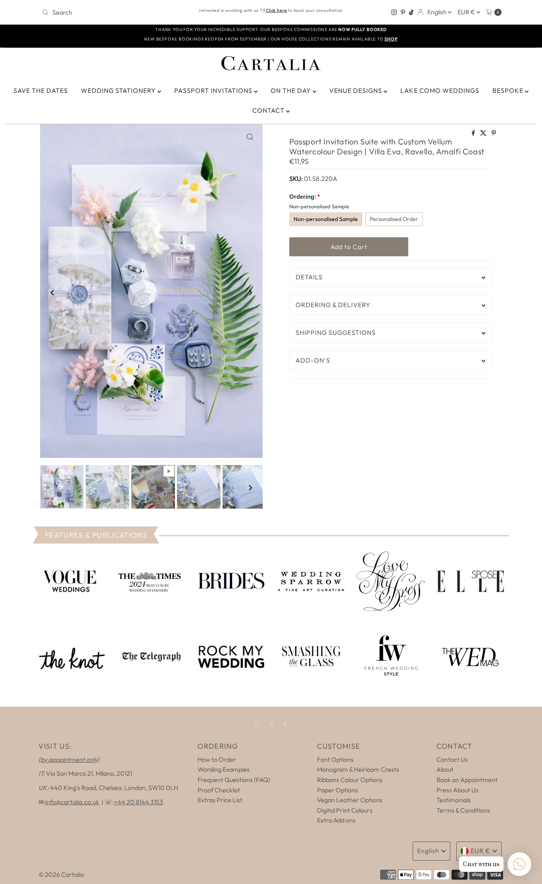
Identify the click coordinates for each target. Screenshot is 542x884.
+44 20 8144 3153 (138, 802)
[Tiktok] (411, 12)
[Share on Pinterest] (494, 133)
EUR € (467, 12)
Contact (269, 110)
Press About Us (457, 790)
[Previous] (53, 293)
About (445, 769)
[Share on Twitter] (484, 133)
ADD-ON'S (313, 360)
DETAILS (309, 277)
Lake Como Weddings (439, 90)
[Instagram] (394, 12)
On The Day (292, 90)
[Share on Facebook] (474, 133)
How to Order (217, 759)
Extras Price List (220, 800)
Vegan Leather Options (349, 800)
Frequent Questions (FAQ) (234, 780)
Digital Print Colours (345, 810)
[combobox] (113, 12)
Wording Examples (224, 769)
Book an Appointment (467, 780)
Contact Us (452, 759)
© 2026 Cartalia (61, 874)
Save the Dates (40, 90)
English (437, 12)
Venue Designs (356, 90)
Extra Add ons (336, 820)
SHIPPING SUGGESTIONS (336, 332)
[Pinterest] (403, 12)
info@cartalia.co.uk (72, 802)
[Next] (250, 293)
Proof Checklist (219, 790)
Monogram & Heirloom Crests (358, 769)
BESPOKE (508, 90)
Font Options (335, 759)
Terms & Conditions (463, 810)
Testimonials (453, 800)
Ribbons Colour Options (349, 780)
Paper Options (337, 790)
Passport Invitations (214, 90)
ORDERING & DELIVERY (333, 305)
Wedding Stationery (119, 90)
